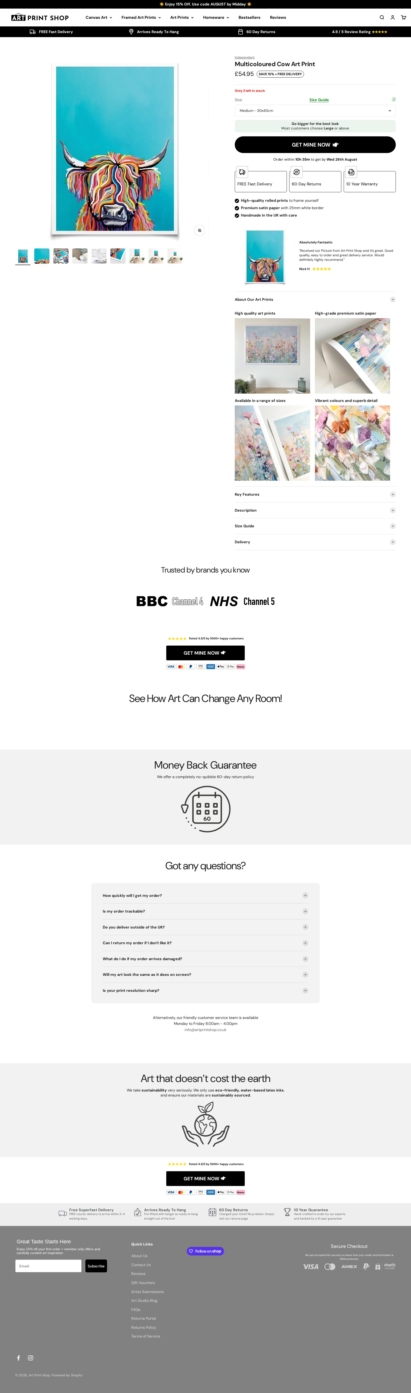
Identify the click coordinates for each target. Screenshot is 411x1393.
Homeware (213, 17)
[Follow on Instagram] (30, 1358)
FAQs (135, 1309)
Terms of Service (145, 1336)
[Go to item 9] (175, 256)
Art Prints (179, 17)
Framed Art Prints (139, 17)
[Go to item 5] (99, 256)
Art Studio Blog (144, 1300)
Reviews (278, 17)
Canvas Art (96, 17)
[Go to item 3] (60, 256)
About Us (139, 1255)
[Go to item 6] (118, 256)
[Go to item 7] (137, 256)
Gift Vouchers (143, 1282)
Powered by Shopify (67, 1375)
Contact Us (141, 1264)
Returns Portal (143, 1318)
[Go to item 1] (22, 256)
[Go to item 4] (80, 256)
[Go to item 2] (41, 256)
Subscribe (96, 1266)
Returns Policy (143, 1327)
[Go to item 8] (156, 256)
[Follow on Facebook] (18, 1358)
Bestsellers (249, 17)
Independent (244, 57)
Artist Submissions (147, 1291)
